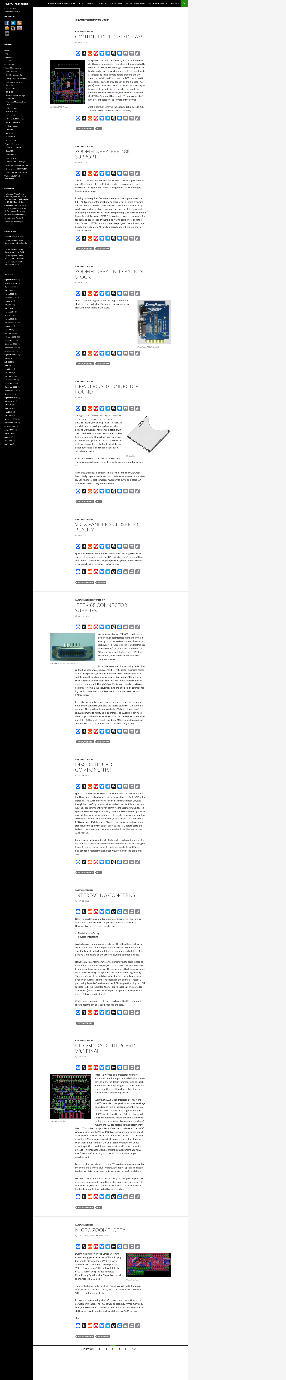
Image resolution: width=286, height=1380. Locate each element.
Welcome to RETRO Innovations (61, 3)
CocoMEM (10, 151)
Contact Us (102, 3)
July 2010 (8, 405)
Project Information (158, 3)
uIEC (99, 129)
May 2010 (8, 412)
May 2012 (8, 326)
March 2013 (9, 319)
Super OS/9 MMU (13, 122)
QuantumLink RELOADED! (16, 169)
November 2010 (10, 390)
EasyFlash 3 (10, 88)
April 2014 (8, 308)
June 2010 (8, 408)
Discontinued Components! (93, 767)
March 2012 (9, 333)
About (90, 3)
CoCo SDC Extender (14, 147)
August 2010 (9, 401)
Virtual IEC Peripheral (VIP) (16, 172)
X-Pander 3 (10, 137)
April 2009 (8, 444)
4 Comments (104, 1236)
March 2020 (9, 294)
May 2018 (8, 301)
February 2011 (10, 380)
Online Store (116, 3)
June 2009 (8, 437)
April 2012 (8, 330)
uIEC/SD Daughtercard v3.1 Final (105, 1048)
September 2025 (10, 280)
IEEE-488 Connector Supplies (101, 607)
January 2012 (9, 340)
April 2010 (8, 415)
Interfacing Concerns (105, 895)
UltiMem (9, 129)
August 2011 (9, 358)
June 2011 (8, 365)
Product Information (135, 3)
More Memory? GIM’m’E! (14, 237)
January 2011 (9, 383)
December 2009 (10, 419)
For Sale (175, 3)
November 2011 (10, 347)
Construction (12, 126)
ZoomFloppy (103, 249)
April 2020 (8, 290)
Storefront (99, 600)
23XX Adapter (11, 71)
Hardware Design (84, 31)
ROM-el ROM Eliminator (15, 119)
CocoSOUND (11, 158)
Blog (81, 3)
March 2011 (9, 376)
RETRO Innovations (16, 3)
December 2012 (10, 322)
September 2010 (10, 397)
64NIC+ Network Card (15, 75)
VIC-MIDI (10, 133)
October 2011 (10, 351)
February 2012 (10, 337)
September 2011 (10, 355)
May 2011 (8, 369)
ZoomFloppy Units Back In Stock (109, 274)
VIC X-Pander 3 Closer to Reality (106, 527)
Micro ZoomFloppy (100, 1230)
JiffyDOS (9, 92)
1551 (124, 96)
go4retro (7, 214)
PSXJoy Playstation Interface (17, 165)
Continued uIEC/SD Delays (109, 37)
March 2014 (9, 312)
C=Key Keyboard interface (16, 78)
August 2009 (9, 430)
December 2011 (10, 344)
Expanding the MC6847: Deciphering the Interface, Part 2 (16, 243)
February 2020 (10, 297)
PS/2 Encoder (11, 115)
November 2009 (10, 423)
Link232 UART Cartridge (15, 162)
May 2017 (8, 305)
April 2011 (8, 372)
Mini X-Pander (11, 112)
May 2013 (8, 315)
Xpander (101, 582)
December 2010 (10, 387)
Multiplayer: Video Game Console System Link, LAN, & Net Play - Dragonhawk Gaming (16, 196)
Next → (136, 1349)
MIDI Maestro (11, 108)
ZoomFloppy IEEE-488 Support (102, 154)
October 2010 (10, 394)
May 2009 (8, 440)
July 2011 (8, 362)
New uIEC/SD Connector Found (107, 389)
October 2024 (10, 287)
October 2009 (10, 426)
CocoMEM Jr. (11, 154)
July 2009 (8, 433)
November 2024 (10, 283)
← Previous (87, 1349)
